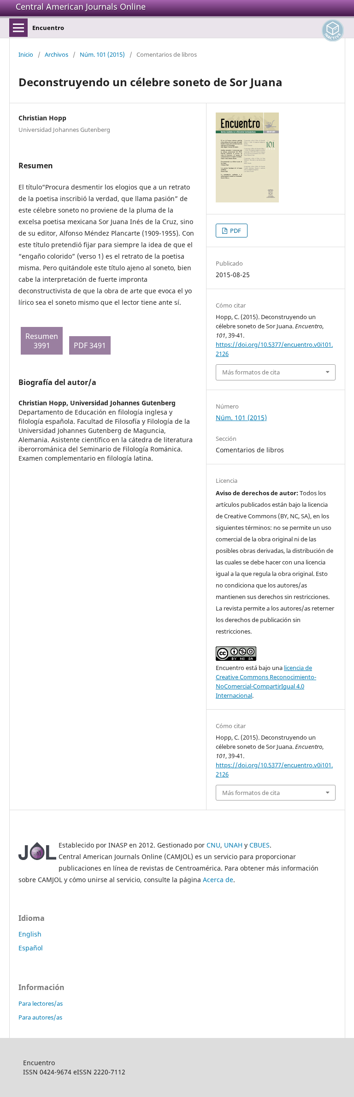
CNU (213, 845)
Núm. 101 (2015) (102, 54)
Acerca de (218, 879)
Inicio (25, 54)
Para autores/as (40, 1017)
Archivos (56, 54)
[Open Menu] (18, 27)
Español (30, 947)
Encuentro (48, 28)
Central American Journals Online (81, 6)
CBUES (259, 845)
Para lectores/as (40, 1003)
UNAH (233, 845)
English (29, 934)
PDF (235, 230)
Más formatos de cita (251, 372)
